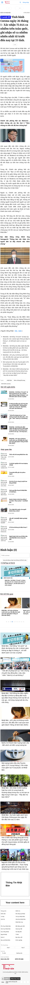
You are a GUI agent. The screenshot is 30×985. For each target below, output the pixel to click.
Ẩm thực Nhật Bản (6, 926)
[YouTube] (28, 982)
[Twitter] (24, 982)
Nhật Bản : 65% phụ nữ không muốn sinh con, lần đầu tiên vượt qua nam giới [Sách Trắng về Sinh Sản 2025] (16, 357)
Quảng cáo (19, 953)
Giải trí (2, 937)
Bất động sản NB (20, 926)
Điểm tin (18, 911)
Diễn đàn (3, 913)
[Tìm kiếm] (20, 2)
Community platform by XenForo (15, 972)
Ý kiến (17, 934)
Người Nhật (4, 934)
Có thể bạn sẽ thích (8, 563)
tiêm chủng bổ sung (19, 380)
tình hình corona (5, 383)
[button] (2, 2)
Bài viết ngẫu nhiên (8, 387)
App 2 (23, 947)
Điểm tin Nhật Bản (5, 12)
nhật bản (9, 380)
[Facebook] (21, 982)
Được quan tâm (6, 449)
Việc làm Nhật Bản (21, 919)
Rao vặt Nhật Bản (5, 940)
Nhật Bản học (19, 922)
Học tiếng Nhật (5, 931)
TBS (16, 331)
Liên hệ (3, 919)
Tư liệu (2, 916)
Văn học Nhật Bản (6, 929)
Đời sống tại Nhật (20, 913)
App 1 (8, 947)
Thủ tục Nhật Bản (20, 916)
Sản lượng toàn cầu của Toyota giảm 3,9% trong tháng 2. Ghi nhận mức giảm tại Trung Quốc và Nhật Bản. (16, 364)
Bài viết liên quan (6, 594)
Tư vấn (4, 953)
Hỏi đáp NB (19, 931)
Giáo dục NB (19, 929)
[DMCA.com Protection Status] (11, 979)
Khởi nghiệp (19, 940)
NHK (20, 331)
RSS (3, 982)
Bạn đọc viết (19, 937)
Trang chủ (3, 911)
